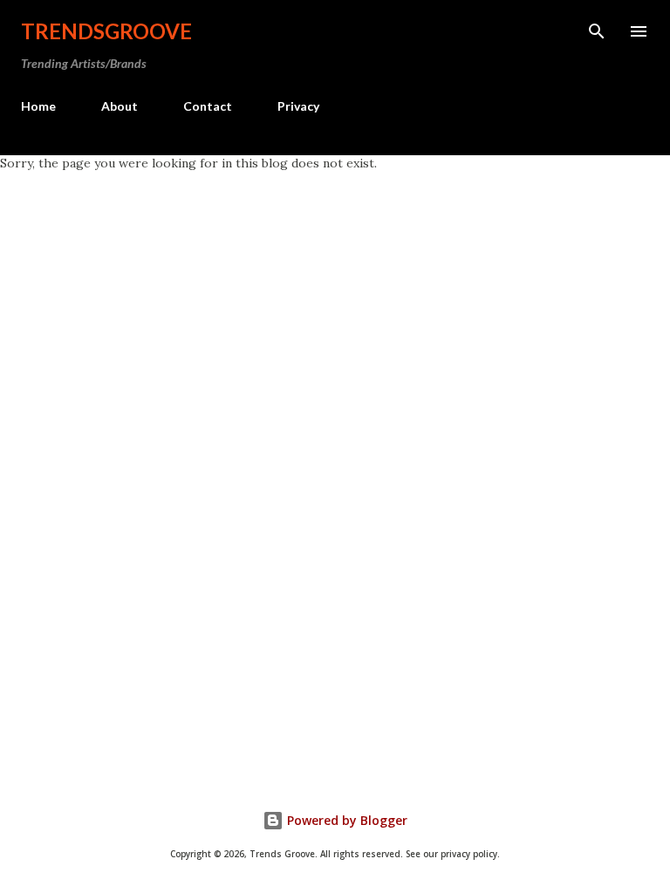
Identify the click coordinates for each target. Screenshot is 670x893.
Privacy (298, 106)
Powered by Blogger (345, 820)
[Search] (596, 31)
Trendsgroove (106, 31)
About (119, 106)
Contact (207, 106)
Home (38, 106)
